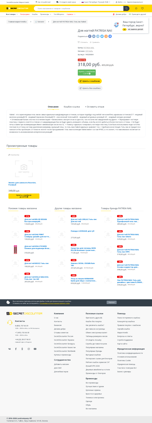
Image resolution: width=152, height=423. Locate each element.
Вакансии (58, 325)
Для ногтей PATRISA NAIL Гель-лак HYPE (128, 251)
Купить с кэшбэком (91, 81)
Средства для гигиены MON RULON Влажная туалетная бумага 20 (83, 249)
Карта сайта (122, 344)
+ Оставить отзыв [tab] (94, 106)
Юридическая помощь (126, 364)
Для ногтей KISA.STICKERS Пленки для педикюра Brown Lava (37, 247)
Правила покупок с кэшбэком (128, 325)
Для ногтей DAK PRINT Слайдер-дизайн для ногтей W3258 (37, 235)
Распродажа (25, 14)
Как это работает (44, 2)
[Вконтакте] (9, 349)
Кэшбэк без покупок (94, 321)
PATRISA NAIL (88, 47)
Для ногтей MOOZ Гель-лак (36, 263)
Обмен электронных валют (96, 332)
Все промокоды (92, 383)
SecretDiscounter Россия (63, 336)
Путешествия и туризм (95, 386)
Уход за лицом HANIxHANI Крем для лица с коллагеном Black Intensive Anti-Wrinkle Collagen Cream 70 (84, 280)
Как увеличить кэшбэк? (95, 325)
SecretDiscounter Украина (64, 340)
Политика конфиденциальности (130, 353)
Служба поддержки (125, 340)
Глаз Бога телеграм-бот (127, 368)
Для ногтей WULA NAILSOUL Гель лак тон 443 (36, 278)
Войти (120, 2)
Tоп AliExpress (59, 14)
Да (125, 29)
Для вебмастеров (61, 371)
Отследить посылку (93, 340)
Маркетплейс (122, 332)
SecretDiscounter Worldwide (64, 351)
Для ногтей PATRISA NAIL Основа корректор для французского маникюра (128, 266)
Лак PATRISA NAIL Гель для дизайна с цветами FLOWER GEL (129, 281)
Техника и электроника (95, 397)
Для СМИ (57, 368)
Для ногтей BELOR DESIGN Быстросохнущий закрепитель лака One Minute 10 (37, 220)
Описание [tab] (53, 106)
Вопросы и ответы (124, 336)
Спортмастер (14, 155)
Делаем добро (121, 14)
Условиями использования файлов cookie (55, 303)
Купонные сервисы (93, 390)
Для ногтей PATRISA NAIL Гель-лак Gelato (128, 235)
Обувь (88, 405)
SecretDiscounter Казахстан (65, 347)
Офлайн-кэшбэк (123, 329)
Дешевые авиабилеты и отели (98, 369)
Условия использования (127, 357)
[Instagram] (29, 349)
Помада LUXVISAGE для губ (82, 231)
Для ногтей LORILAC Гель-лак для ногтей (84, 220)
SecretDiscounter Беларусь (64, 344)
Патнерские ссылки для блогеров (99, 358)
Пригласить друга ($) (94, 318)
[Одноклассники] (22, 349)
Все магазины (91, 408)
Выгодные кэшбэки (93, 355)
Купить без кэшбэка (91, 88)
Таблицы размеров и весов (96, 336)
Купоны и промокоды (62, 355)
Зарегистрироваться (135, 2)
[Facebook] (16, 349)
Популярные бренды (94, 351)
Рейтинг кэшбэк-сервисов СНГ (98, 362)
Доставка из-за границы (95, 329)
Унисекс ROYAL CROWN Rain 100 (83, 264)
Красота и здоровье (94, 394)
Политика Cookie (124, 360)
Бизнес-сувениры (124, 371)
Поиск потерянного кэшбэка (128, 318)
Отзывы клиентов (61, 332)
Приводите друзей (139, 14)
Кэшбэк (35, 14)
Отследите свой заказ (67, 2)
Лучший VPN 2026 (93, 366)
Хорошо (112, 302)
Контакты (58, 321)
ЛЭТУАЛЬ (89, 51)
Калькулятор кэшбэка (126, 321)
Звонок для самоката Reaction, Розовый (22, 184)
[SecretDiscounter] (17, 8)
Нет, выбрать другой (135, 29)
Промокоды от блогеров (96, 373)
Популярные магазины (95, 347)
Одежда (89, 401)
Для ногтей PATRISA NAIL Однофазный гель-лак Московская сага (128, 220)
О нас (56, 318)
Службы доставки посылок (96, 344)
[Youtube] (35, 349)
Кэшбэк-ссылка (72, 106)
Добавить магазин (61, 364)
